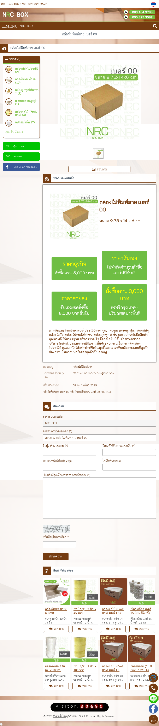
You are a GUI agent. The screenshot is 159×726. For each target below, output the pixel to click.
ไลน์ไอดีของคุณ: (111, 460)
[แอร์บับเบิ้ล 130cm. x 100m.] (56, 649)
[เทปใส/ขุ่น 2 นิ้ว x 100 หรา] (84, 649)
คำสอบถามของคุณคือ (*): (58, 431)
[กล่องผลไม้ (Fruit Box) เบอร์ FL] (113, 649)
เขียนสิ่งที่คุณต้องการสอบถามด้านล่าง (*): (67, 475)
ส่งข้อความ (56, 557)
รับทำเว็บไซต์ (59, 716)
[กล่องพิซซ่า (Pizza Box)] (56, 592)
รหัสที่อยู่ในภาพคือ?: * (56, 537)
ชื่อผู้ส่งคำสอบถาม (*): (56, 446)
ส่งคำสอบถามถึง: (53, 417)
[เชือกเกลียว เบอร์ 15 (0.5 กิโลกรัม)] (141, 592)
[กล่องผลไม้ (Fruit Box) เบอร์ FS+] (113, 592)
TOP (153, 721)
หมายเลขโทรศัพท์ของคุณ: (58, 460)
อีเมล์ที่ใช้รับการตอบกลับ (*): (119, 446)
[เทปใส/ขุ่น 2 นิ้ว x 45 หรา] (84, 592)
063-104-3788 (17, 4)
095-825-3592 (37, 4)
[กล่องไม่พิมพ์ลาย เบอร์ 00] (154, 4)
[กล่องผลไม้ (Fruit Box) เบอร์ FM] (141, 649)
